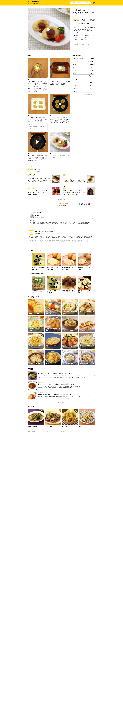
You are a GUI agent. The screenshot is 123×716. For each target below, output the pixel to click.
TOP (29, 431)
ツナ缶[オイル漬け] (78, 58)
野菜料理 (34, 431)
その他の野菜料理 (42, 431)
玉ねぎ (74, 64)
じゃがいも (75, 61)
